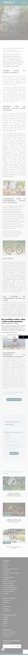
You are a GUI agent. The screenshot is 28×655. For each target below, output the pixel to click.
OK (23, 337)
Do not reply (5, 337)
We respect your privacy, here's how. (9, 332)
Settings (14, 337)
